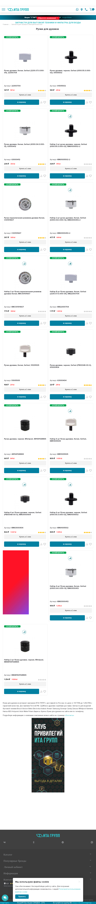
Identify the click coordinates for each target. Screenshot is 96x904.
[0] (91, 9)
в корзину (21, 102)
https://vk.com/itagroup (65, 903)
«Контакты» (69, 715)
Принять (22, 896)
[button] (34, 755)
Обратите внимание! (47, 18)
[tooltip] (4, 842)
